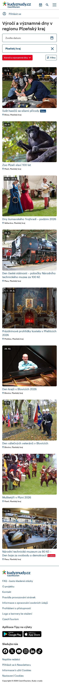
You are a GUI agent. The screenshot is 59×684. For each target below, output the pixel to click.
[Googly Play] (12, 634)
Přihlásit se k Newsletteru (16, 664)
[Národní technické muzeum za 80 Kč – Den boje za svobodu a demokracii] (29, 528)
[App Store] (32, 634)
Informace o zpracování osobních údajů (25, 602)
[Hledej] (47, 4)
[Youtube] (19, 651)
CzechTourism (10, 619)
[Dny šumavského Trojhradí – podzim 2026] (29, 195)
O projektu (8, 586)
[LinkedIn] (32, 651)
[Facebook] (5, 651)
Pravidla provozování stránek (18, 597)
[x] (12, 651)
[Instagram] (26, 651)
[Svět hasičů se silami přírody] (29, 87)
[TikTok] (39, 651)
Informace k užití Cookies (16, 670)
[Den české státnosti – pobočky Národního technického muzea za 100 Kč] (29, 250)
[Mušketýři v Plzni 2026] (29, 474)
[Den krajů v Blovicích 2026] (29, 365)
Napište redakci (11, 659)
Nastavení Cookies (13, 675)
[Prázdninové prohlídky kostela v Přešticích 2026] (29, 308)
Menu (54, 5)
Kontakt (6, 591)
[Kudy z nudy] (17, 6)
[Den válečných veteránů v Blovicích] (29, 420)
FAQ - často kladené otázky (17, 580)
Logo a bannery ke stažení (17, 613)
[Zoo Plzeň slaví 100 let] (29, 141)
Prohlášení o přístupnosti (16, 608)
